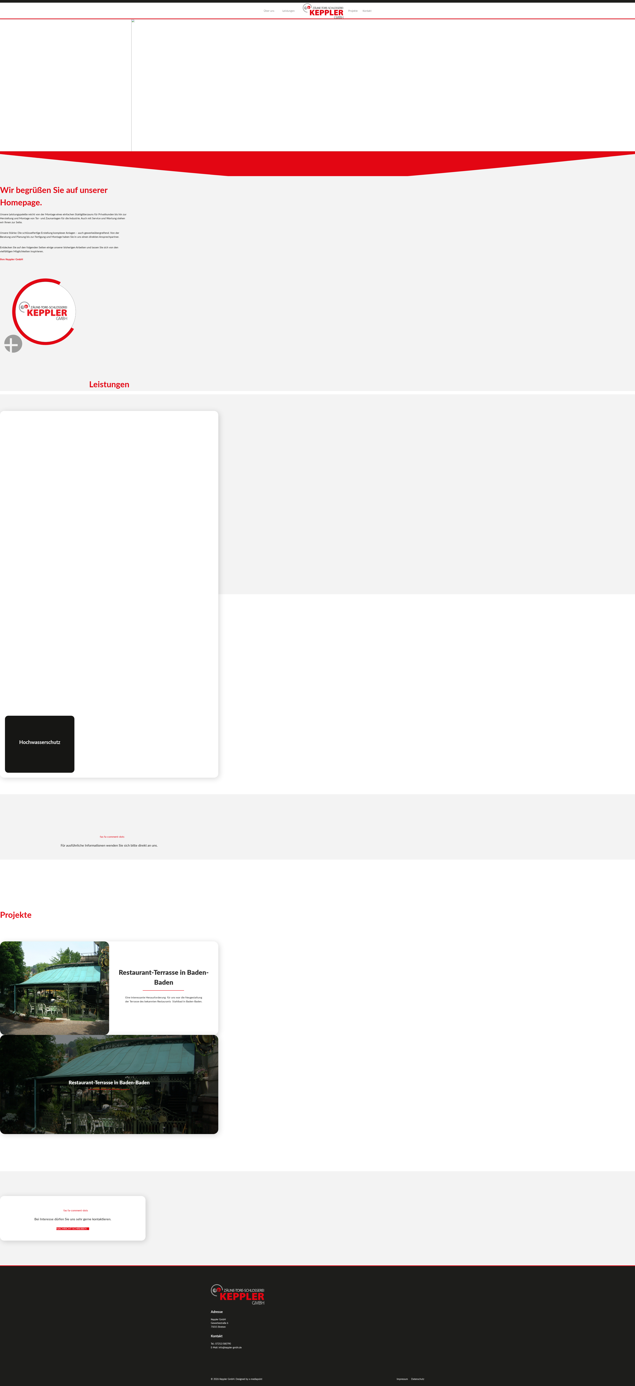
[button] (5, 85)
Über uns (269, 11)
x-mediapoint (255, 1379)
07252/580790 (223, 1344)
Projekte (353, 11)
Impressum (402, 1379)
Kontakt (367, 11)
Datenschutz (417, 1379)
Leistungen (288, 11)
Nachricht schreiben (71, 1228)
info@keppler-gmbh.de (230, 1348)
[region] (317, 85)
